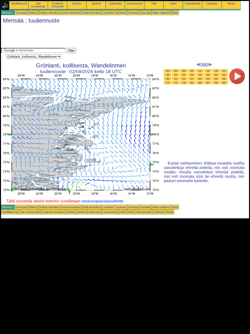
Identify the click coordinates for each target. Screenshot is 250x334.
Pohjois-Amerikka (49, 12)
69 (224, 78)
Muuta (231, 3)
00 (167, 70)
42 (216, 74)
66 (216, 78)
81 (191, 82)
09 (191, 70)
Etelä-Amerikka (92, 12)
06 (183, 70)
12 (199, 70)
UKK (154, 3)
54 (183, 78)
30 (183, 74)
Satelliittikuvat (19, 3)
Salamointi (115, 3)
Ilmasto (77, 3)
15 (208, 70)
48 (167, 78)
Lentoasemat (134, 3)
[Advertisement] (90, 37)
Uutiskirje (211, 3)
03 (175, 70)
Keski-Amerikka (71, 12)
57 (191, 78)
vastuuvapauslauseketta (102, 201)
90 (216, 82)
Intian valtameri (161, 12)
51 (175, 78)
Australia (145, 12)
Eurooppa (21, 12)
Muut (175, 12)
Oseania (133, 12)
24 (167, 74)
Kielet (173, 3)
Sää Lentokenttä (38, 5)
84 (199, 82)
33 (191, 74)
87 (208, 82)
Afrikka (33, 12)
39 (208, 74)
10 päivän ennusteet (57, 5)
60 (199, 78)
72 (167, 82)
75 (175, 82)
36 (199, 74)
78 (183, 82)
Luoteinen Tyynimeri (114, 12)
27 (175, 74)
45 (224, 74)
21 (224, 70)
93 (224, 82)
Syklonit (96, 3)
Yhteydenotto (192, 3)
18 (216, 70)
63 (208, 78)
